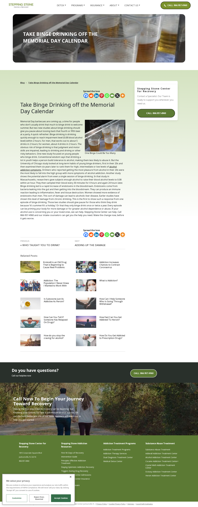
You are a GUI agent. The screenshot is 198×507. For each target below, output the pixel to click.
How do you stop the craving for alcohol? (54, 337)
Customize (16, 498)
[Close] (71, 477)
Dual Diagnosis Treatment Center (118, 457)
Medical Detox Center (112, 461)
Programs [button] (77, 5)
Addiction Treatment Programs (116, 449)
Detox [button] (60, 5)
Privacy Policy (101, 504)
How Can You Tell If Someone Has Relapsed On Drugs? (55, 320)
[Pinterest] (101, 95)
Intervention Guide (69, 456)
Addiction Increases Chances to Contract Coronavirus (109, 265)
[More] (122, 95)
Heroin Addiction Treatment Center (160, 475)
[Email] (112, 95)
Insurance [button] (96, 5)
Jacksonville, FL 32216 (27, 457)
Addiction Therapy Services (115, 453)
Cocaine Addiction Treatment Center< (161, 461)
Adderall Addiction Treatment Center (161, 453)
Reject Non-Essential (39, 498)
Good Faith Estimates (144, 504)
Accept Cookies (61, 498)
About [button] (113, 5)
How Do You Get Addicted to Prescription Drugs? (112, 337)
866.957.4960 (24, 461)
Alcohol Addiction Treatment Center (161, 457)
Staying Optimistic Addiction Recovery (77, 467)
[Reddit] (91, 95)
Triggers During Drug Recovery (74, 471)
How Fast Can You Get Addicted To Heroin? (110, 318)
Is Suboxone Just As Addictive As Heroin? (54, 300)
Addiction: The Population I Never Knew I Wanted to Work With (56, 283)
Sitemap (130, 504)
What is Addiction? (108, 280)
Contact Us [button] (131, 5)
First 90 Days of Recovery (72, 452)
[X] (117, 95)
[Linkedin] (96, 95)
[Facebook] (86, 95)
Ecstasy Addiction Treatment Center (161, 471)
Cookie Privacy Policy (117, 504)
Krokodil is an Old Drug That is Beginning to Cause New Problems (55, 265)
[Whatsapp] (107, 95)
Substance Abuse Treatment (157, 449)
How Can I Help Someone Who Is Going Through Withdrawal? (112, 301)
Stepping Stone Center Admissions (76, 475)
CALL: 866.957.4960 (156, 113)
